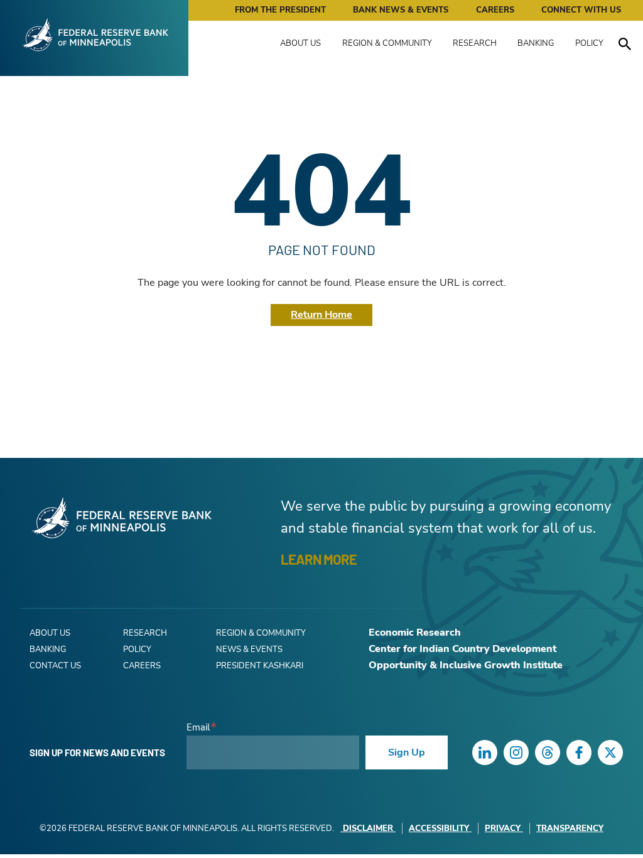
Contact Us (55, 665)
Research (475, 43)
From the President (280, 10)
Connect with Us (581, 10)
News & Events (249, 649)
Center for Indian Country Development (462, 649)
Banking (535, 43)
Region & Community (387, 43)
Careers (495, 10)
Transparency (569, 828)
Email (198, 727)
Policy (589, 43)
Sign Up (406, 752)
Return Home (321, 315)
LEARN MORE (319, 559)
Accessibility (439, 828)
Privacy (503, 828)
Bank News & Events (400, 10)
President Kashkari (259, 665)
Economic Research (415, 632)
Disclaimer (368, 828)
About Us (300, 43)
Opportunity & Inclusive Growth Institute (466, 665)
